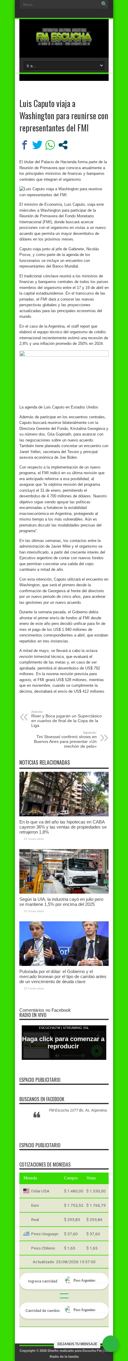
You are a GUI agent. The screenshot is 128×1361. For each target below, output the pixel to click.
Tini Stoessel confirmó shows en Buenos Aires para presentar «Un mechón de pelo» (65, 740)
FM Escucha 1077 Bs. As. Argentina (78, 1110)
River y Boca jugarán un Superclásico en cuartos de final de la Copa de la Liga (66, 719)
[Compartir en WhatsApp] (50, 145)
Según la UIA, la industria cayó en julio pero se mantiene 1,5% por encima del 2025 (61, 902)
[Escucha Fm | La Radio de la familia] (64, 43)
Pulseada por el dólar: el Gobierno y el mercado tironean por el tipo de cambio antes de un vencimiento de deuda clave (63, 976)
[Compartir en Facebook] (24, 145)
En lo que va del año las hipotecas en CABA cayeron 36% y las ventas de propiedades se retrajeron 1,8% (63, 826)
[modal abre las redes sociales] (63, 145)
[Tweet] (37, 145)
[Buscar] (104, 4)
